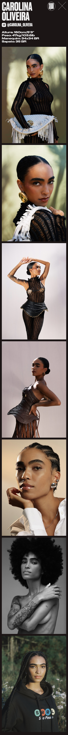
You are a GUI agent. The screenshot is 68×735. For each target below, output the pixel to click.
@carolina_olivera (19, 24)
